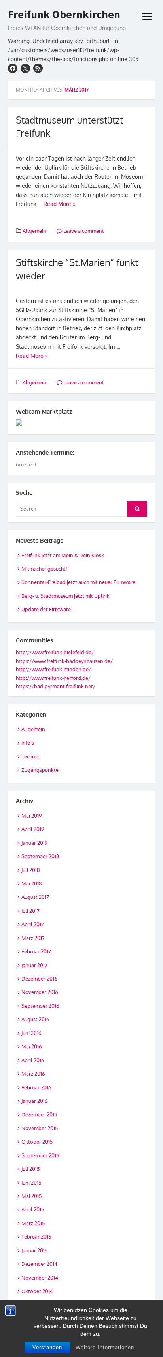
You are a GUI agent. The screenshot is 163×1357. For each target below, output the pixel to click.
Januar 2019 (34, 843)
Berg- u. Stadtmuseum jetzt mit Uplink (65, 596)
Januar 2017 (34, 965)
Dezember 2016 (39, 978)
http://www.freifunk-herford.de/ (53, 678)
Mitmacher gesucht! (44, 568)
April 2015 (32, 1209)
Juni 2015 (31, 1182)
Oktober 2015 (37, 1141)
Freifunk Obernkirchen (64, 14)
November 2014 (39, 1278)
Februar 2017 (36, 951)
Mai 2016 (31, 1046)
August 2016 (35, 1019)
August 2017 (35, 897)
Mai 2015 (31, 1196)
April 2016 (32, 1060)
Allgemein (34, 231)
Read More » (60, 203)
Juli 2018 (30, 870)
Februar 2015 (36, 1236)
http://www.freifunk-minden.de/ (53, 669)
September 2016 (40, 1006)
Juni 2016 (31, 1033)
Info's (27, 742)
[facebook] (12, 68)
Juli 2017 (30, 911)
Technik (30, 756)
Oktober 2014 (37, 1291)
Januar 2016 (34, 1101)
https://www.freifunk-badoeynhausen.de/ (64, 661)
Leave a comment (83, 231)
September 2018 (40, 856)
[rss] (38, 68)
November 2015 (39, 1128)
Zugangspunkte (40, 770)
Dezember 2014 (39, 1264)
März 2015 (33, 1223)
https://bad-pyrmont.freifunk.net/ (55, 686)
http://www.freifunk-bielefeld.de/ (55, 652)
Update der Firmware (46, 609)
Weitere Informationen (105, 1347)
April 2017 (32, 924)
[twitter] (25, 68)
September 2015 (40, 1155)
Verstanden (47, 1347)
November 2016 (39, 992)
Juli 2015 (30, 1169)
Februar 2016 (36, 1087)
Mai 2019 (31, 815)
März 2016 (33, 1074)
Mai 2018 (31, 883)
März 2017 (33, 938)
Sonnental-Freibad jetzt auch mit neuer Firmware (78, 582)
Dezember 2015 (39, 1114)
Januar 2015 (34, 1250)
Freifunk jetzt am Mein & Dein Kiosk (62, 555)
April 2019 (32, 829)
